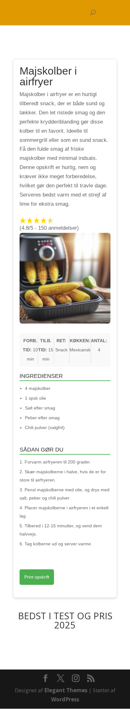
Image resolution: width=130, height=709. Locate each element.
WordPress (65, 699)
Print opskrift (36, 576)
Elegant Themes (65, 690)
